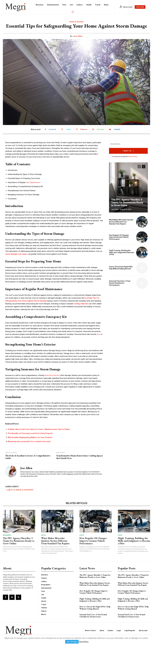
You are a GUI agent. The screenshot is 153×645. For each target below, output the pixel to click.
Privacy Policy (132, 156)
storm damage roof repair (16, 254)
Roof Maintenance (33, 182)
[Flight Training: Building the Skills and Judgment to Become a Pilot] (142, 252)
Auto (43, 535)
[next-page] (143, 166)
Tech (120, 535)
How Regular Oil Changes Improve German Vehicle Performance (119, 237)
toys (98, 334)
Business (7, 535)
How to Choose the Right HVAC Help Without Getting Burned (121, 268)
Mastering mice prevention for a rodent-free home (29, 441)
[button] (72, 11)
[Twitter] (18, 597)
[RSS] (12, 597)
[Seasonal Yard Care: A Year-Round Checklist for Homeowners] (142, 283)
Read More (83, 641)
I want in (127, 151)
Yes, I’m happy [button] (72, 642)
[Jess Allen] (11, 471)
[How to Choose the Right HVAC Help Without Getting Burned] (142, 268)
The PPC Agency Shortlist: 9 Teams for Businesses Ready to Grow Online (127, 202)
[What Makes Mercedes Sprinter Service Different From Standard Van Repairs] (142, 222)
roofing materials (81, 304)
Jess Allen (77, 36)
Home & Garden (76, 22)
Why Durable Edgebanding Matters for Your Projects (30, 437)
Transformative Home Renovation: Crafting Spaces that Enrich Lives (79, 456)
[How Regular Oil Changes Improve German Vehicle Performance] (142, 237)
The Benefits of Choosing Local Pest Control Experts (30, 433)
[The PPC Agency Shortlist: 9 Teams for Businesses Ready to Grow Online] (128, 187)
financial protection (52, 375)
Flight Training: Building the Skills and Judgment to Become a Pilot (121, 252)
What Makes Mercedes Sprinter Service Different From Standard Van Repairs (121, 222)
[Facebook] (5, 597)
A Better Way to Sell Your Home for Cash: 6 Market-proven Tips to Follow (39, 429)
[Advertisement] (128, 307)
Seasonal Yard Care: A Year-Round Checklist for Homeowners (120, 283)
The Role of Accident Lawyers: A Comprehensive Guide (27, 456)
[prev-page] (139, 166)
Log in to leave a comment (19, 489)
